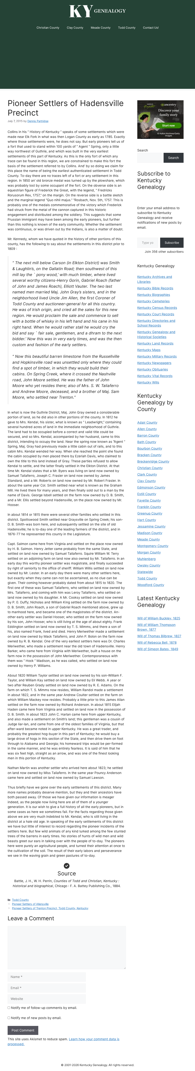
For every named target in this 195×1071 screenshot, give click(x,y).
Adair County (147, 422)
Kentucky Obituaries (152, 369)
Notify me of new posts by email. (36, 1018)
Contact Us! (151, 27)
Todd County (126, 27)
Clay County (75, 27)
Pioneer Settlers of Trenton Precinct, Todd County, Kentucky (50, 908)
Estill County (146, 494)
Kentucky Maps (149, 350)
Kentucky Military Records (157, 356)
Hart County (146, 520)
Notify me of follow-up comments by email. (44, 1008)
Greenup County (149, 513)
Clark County (147, 474)
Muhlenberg (146, 559)
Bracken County (149, 455)
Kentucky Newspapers (154, 363)
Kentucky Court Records (155, 314)
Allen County (147, 429)
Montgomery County (152, 546)
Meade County (100, 27)
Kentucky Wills (148, 382)
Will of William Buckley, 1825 (158, 618)
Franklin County (149, 507)
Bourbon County (149, 448)
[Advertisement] (97, 62)
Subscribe (172, 242)
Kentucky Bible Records (155, 288)
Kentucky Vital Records (155, 376)
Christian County (48, 27)
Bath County (146, 442)
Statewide (145, 572)
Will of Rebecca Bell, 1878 (157, 642)
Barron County (148, 435)
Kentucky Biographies (153, 295)
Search (142, 150)
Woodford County (150, 585)
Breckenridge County (153, 461)
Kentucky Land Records (155, 343)
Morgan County (149, 552)
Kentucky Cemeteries (153, 301)
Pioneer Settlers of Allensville (30, 904)
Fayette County (149, 500)
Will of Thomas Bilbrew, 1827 (159, 636)
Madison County (149, 533)
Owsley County (148, 565)
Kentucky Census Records (157, 308)
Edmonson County (151, 487)
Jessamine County (151, 526)
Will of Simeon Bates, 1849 (157, 649)
